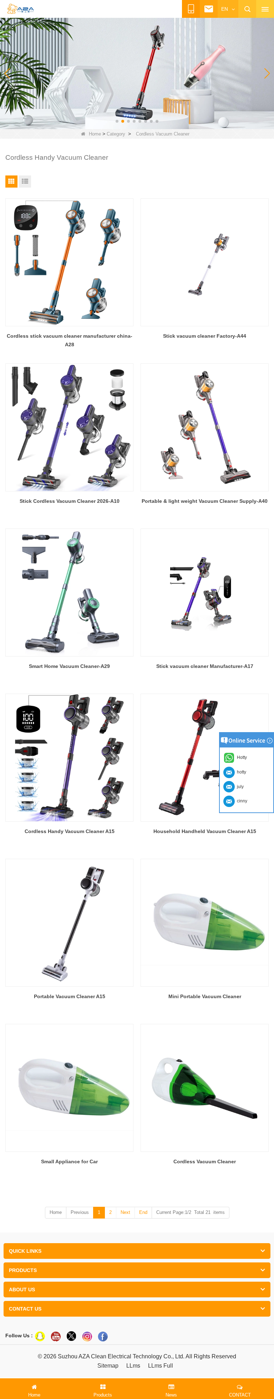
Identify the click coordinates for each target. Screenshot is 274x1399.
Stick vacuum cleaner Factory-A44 (204, 336)
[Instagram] (87, 1336)
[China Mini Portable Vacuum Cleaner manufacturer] (204, 922)
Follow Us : (19, 1335)
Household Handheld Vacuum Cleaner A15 (204, 831)
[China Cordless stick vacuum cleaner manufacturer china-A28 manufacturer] (69, 262)
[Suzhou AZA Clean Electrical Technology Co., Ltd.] (20, 9)
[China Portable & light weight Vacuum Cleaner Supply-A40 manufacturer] (204, 427)
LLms (133, 1366)
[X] (71, 1336)
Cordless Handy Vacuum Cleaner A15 (70, 831)
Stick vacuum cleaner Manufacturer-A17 (204, 666)
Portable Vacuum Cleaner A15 (69, 996)
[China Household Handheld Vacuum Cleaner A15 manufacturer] (204, 757)
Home (95, 134)
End (143, 1212)
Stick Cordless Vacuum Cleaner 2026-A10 (70, 501)
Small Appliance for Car (69, 1161)
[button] (117, 121)
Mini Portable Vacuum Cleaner (204, 996)
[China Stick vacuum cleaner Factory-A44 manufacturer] (204, 262)
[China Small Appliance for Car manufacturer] (69, 1088)
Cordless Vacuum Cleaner (204, 1161)
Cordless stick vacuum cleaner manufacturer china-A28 (69, 340)
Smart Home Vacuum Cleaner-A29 (69, 666)
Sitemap (107, 1366)
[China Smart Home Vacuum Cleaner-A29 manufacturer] (69, 592)
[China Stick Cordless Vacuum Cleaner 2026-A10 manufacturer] (69, 427)
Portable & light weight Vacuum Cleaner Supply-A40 (205, 501)
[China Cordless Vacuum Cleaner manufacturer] (204, 1088)
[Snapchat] (40, 1336)
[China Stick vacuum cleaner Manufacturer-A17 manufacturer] (204, 592)
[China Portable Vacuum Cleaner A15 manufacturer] (69, 922)
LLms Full (160, 1366)
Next (125, 1212)
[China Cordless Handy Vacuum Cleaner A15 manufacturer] (69, 757)
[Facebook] (102, 1336)
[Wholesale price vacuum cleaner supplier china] (137, 73)
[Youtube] (55, 1336)
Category (116, 134)
